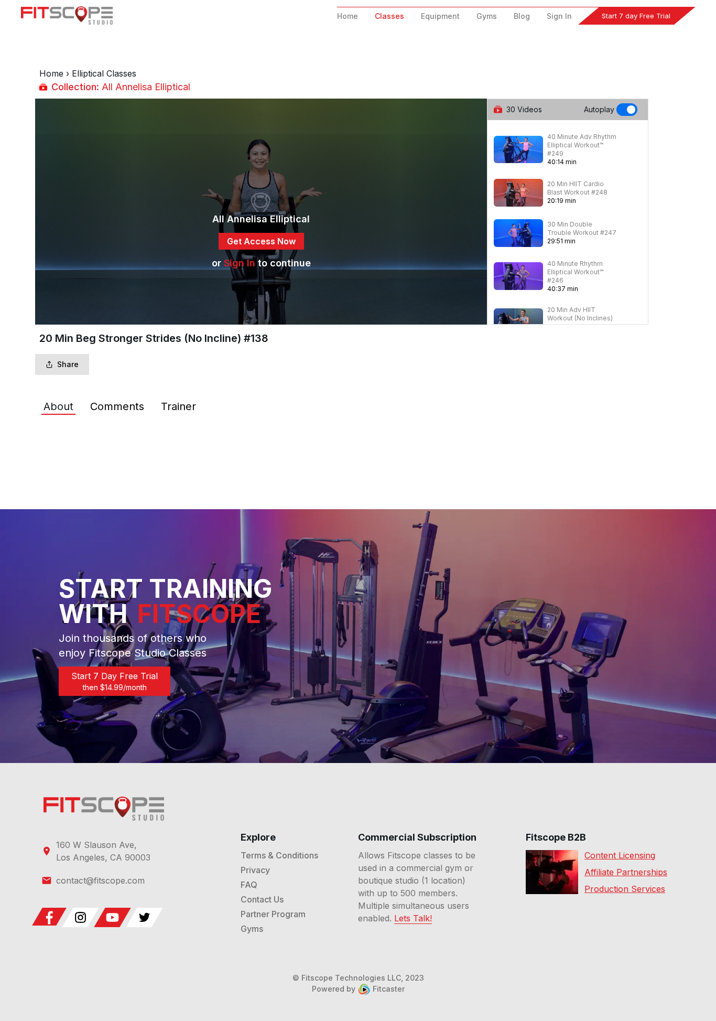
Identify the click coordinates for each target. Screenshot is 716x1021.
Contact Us (262, 899)
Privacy (255, 870)
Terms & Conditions (279, 855)
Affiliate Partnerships (625, 872)
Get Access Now (261, 241)
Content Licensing (619, 855)
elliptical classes (104, 73)
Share (68, 364)
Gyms (486, 16)
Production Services (624, 889)
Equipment (440, 16)
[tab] (58, 406)
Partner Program (273, 914)
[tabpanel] (358, 438)
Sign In (559, 16)
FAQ (249, 884)
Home (347, 16)
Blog (522, 16)
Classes (389, 16)
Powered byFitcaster (358, 988)
